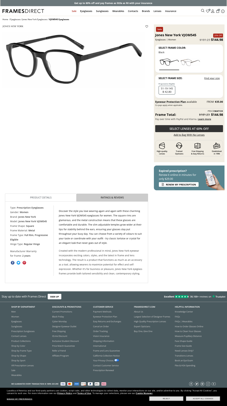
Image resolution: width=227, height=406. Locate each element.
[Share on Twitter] (18, 263)
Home (5, 19)
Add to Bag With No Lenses (189, 134)
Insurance (170, 11)
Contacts (133, 11)
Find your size (212, 78)
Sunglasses (102, 11)
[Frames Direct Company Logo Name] (23, 10)
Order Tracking (100, 331)
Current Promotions (62, 311)
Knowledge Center (184, 311)
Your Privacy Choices (103, 360)
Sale (74, 11)
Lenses (157, 11)
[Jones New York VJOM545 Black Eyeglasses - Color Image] (169, 64)
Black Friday (58, 316)
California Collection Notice (106, 355)
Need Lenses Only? (184, 350)
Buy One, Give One (143, 331)
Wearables (118, 11)
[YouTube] (214, 384)
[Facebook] (191, 384)
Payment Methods (102, 311)
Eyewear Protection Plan (170, 101)
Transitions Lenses (184, 355)
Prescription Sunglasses (23, 331)
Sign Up (54, 296)
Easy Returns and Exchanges (107, 321)
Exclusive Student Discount (65, 341)
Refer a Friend (59, 350)
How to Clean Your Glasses (188, 331)
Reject (166, 399)
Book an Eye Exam (184, 360)
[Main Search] (202, 11)
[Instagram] (208, 384)
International (99, 345)
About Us (138, 311)
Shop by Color (18, 345)
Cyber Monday (59, 321)
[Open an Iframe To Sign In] (212, 10)
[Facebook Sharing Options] (12, 263)
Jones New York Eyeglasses (34, 19)
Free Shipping (59, 331)
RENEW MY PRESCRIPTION (181, 184)
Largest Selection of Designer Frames (152, 316)
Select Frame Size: (170, 78)
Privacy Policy (64, 393)
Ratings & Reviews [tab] (112, 197)
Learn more (204, 119)
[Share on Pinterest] (24, 263)
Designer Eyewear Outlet (64, 326)
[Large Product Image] (73, 60)
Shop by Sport (18, 360)
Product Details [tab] (41, 197)
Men (13, 311)
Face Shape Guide (183, 341)
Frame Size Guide (183, 345)
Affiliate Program (60, 355)
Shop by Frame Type (21, 350)
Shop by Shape (18, 355)
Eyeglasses (86, 11)
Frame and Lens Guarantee (106, 350)
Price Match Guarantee (63, 345)
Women (15, 316)
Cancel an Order (101, 326)
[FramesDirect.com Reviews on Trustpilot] (178, 296)
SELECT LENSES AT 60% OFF (189, 129)
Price (215, 111)
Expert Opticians (142, 326)
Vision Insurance (101, 336)
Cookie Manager (144, 393)
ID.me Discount (59, 336)
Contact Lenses (18, 336)
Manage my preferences (19, 399)
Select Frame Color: (172, 47)
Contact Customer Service (106, 365)
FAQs (177, 316)
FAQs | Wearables (183, 321)
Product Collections (21, 341)
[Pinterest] (202, 384)
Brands (146, 11)
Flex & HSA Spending (185, 365)
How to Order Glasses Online (189, 326)
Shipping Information (103, 341)
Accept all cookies (203, 399)
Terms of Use (84, 393)
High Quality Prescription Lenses (150, 321)
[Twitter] (197, 384)
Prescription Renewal (103, 370)
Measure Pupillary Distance (188, 336)
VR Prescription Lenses (22, 365)
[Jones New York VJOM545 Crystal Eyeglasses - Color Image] (190, 64)
